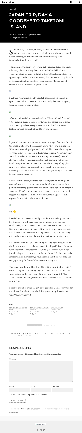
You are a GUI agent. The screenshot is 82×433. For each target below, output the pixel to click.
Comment (13, 359)
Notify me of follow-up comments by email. (29, 394)
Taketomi (37, 325)
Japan (12, 9)
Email (33, 386)
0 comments (49, 325)
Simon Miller (7, 2)
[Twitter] (44, 429)
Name (12, 386)
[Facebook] (38, 429)
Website (55, 386)
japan (30, 325)
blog (31, 70)
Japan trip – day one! (57, 308)
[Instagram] (40, 429)
